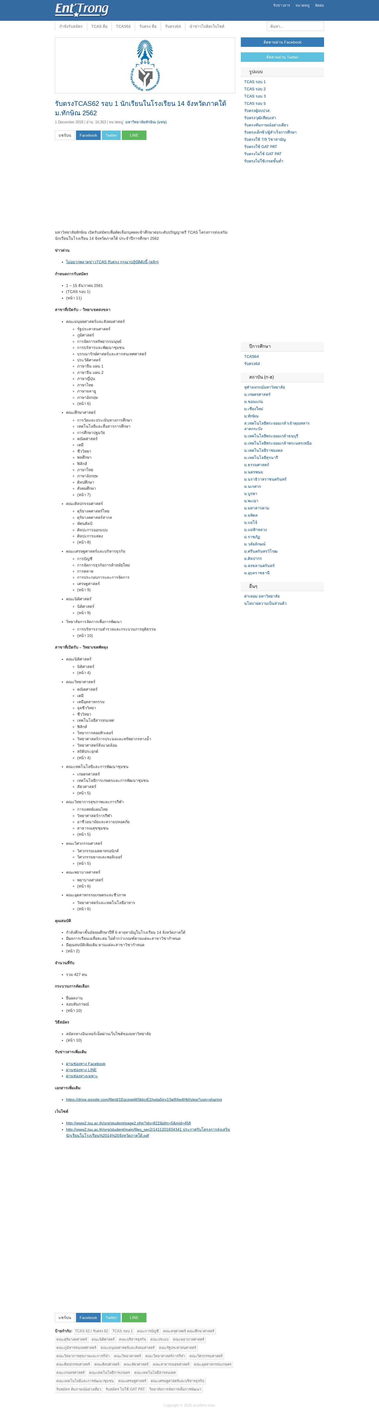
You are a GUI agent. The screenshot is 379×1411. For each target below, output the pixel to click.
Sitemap (263, 615)
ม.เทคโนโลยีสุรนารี (261, 457)
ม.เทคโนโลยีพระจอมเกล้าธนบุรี (271, 436)
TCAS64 (123, 26)
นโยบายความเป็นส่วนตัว (265, 603)
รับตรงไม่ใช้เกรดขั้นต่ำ (263, 161)
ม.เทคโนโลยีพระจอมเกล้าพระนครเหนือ (278, 443)
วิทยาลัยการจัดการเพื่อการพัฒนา (175, 1389)
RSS (256, 615)
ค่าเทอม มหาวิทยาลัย (262, 596)
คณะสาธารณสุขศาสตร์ (171, 1364)
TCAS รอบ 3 (255, 96)
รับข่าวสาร (281, 5)
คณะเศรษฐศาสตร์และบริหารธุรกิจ (177, 1381)
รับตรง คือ (147, 26)
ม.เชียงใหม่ (253, 409)
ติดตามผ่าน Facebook (283, 42)
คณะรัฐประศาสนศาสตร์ (177, 1348)
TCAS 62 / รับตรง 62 (91, 1331)
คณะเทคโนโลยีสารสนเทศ (155, 1373)
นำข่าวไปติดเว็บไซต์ (207, 26)
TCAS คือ (99, 26)
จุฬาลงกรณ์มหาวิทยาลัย (264, 387)
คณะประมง (159, 1339)
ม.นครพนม (253, 472)
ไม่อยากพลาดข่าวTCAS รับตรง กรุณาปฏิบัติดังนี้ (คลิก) (112, 262)
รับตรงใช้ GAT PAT (260, 146)
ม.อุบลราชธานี (257, 573)
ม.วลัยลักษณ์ (255, 544)
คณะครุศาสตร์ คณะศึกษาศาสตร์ (188, 1331)
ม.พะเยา (251, 501)
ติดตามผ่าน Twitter (282, 57)
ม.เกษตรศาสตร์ (257, 394)
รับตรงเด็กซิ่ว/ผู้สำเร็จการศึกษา (270, 132)
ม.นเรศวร (252, 486)
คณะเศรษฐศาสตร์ (132, 1381)
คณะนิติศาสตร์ (103, 1339)
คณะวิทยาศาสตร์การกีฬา (165, 1356)
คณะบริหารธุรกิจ (132, 1339)
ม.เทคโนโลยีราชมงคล (263, 450)
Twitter (249, 615)
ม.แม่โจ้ (250, 522)
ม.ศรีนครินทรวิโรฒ (261, 551)
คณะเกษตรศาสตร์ (70, 1373)
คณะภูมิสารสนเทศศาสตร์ (76, 1348)
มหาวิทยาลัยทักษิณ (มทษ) (146, 122)
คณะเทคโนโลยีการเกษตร (109, 1373)
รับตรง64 (173, 26)
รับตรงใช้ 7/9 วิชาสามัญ (265, 139)
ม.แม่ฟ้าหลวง (255, 529)
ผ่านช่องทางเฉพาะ (82, 1076)
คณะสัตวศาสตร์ (136, 1364)
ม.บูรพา (250, 493)
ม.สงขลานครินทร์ (259, 565)
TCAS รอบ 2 (255, 89)
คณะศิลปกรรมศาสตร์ (73, 1364)
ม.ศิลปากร (253, 558)
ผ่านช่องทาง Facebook (85, 1064)
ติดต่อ (319, 5)
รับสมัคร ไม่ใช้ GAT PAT (125, 1389)
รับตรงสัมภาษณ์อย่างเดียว (266, 125)
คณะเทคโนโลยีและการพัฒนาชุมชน (85, 1381)
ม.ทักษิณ (251, 416)
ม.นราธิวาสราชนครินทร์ (265, 479)
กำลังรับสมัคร (71, 26)
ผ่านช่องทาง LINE (81, 1070)
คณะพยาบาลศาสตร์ (188, 1339)
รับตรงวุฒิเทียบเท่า (260, 118)
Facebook (243, 615)
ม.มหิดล (251, 515)
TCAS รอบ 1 (122, 1331)
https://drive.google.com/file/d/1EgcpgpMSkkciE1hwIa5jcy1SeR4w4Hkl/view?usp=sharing (144, 1099)
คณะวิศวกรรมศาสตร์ (206, 1356)
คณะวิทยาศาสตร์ (127, 1356)
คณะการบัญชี (148, 1331)
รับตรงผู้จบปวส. (257, 110)
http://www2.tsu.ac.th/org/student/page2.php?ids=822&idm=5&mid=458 (128, 1123)
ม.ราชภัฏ (252, 537)
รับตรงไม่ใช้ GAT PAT (263, 154)
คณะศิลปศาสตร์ (106, 1364)
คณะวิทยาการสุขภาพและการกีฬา (83, 1356)
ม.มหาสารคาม (256, 508)
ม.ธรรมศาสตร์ (256, 465)
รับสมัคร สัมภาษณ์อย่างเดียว (78, 1389)
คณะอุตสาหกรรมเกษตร (212, 1364)
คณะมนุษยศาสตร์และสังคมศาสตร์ (128, 1348)
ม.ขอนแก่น (253, 401)
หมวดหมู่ (302, 5)
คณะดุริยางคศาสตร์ (71, 1339)
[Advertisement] (101, 186)
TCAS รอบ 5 (255, 103)
